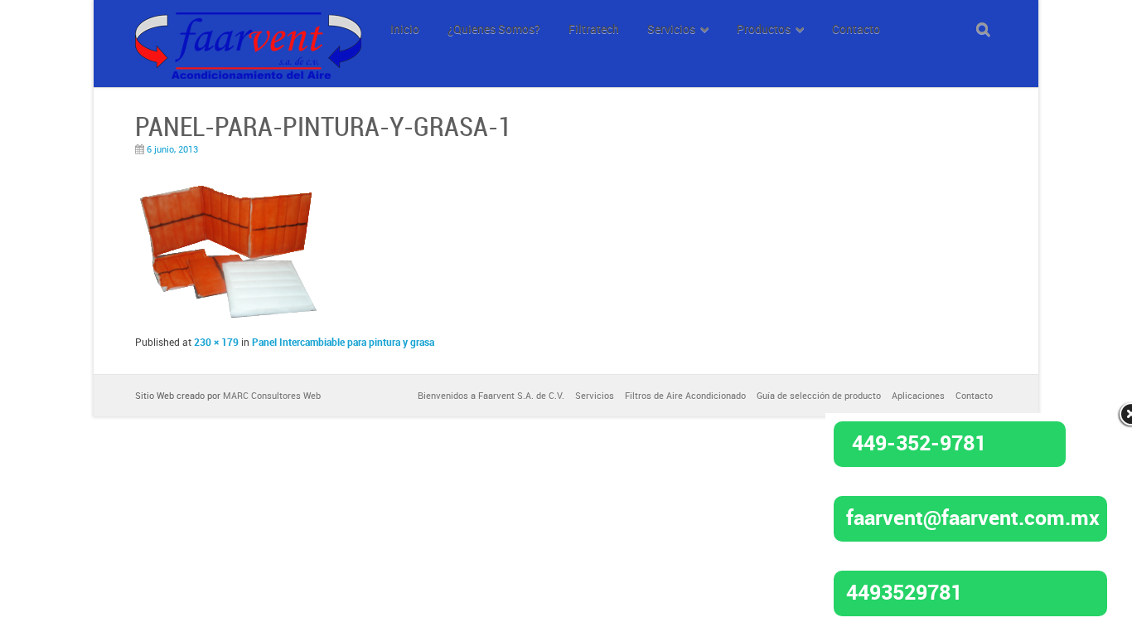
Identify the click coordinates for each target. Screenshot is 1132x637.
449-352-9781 (919, 442)
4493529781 (904, 591)
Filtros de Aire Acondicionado (685, 395)
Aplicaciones (918, 395)
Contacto (974, 395)
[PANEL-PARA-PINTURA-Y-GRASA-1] (230, 317)
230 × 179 (216, 341)
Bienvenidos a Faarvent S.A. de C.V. (491, 395)
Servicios (594, 395)
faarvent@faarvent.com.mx (973, 517)
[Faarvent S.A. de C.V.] (248, 22)
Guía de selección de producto (819, 395)
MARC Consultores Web (272, 395)
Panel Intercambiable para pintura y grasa (343, 341)
